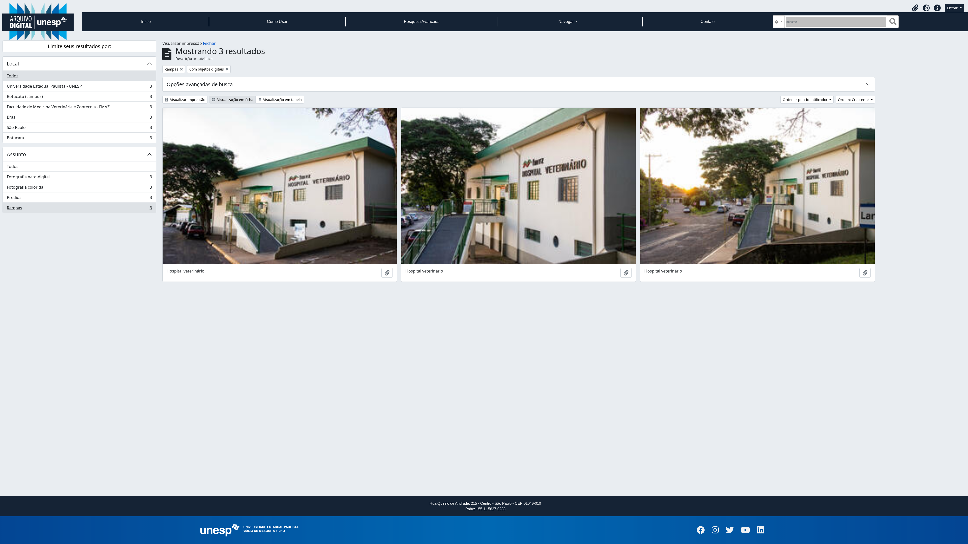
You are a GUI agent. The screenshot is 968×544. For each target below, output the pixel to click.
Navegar (566, 21)
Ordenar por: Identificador (806, 99)
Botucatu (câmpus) (79, 98)
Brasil (79, 118)
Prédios (79, 199)
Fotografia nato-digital (79, 178)
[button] (915, 8)
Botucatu (79, 139)
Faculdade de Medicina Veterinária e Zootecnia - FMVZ (79, 108)
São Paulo (79, 129)
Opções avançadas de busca (200, 84)
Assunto (16, 154)
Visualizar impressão (187, 99)
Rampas (79, 209)
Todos (12, 76)
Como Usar (277, 21)
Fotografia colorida (79, 188)
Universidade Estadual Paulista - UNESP (79, 87)
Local (13, 63)
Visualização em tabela (282, 99)
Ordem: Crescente (854, 99)
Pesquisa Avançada (422, 21)
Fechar (209, 43)
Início (146, 21)
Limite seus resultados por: (79, 46)
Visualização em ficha (234, 99)
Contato (708, 21)
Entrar (953, 8)
